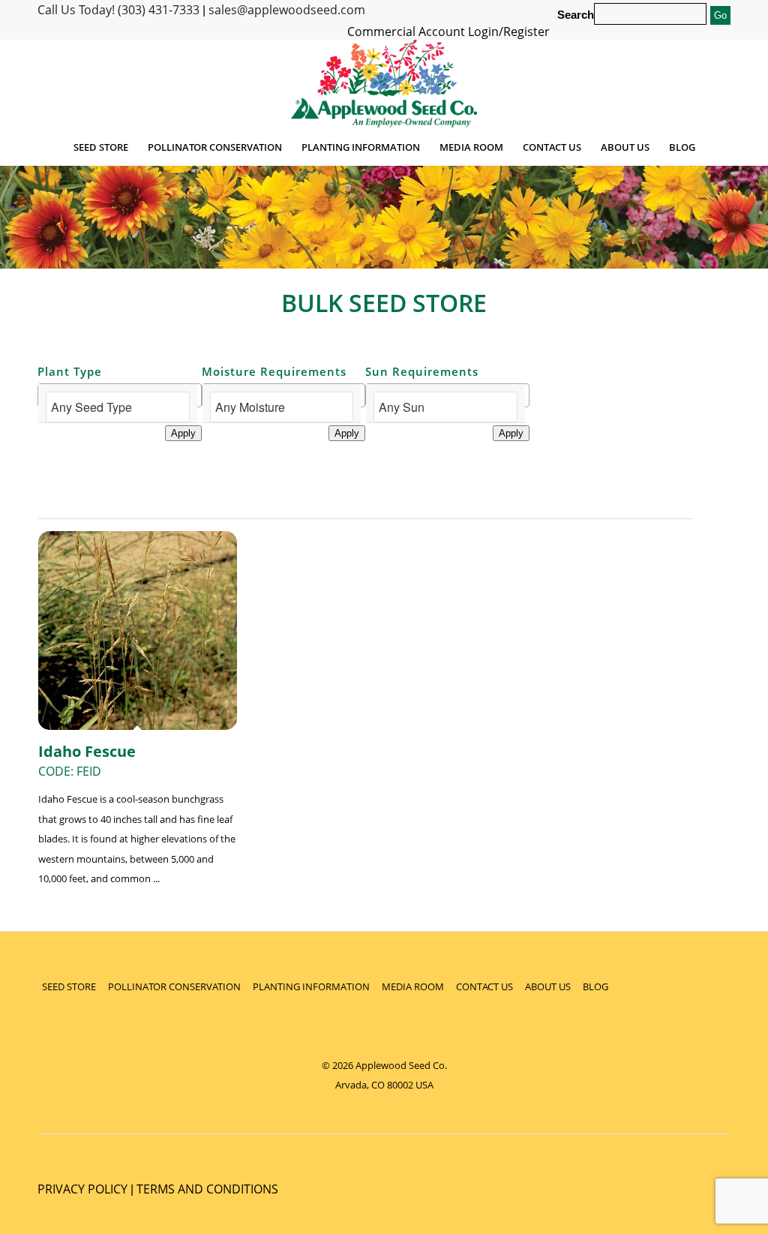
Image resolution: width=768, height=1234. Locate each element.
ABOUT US (548, 986)
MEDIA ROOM (413, 986)
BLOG (595, 986)
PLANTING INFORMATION (311, 986)
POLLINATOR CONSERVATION (174, 986)
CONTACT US (484, 986)
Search (575, 15)
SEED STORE (69, 986)
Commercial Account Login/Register (448, 31)
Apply (183, 433)
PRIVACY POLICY (83, 1189)
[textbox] (118, 407)
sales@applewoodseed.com (286, 10)
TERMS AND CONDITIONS (207, 1189)
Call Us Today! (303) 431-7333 (119, 10)
